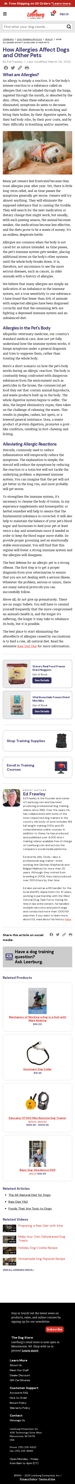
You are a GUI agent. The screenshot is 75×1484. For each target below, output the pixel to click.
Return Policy (18, 1403)
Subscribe (54, 1329)
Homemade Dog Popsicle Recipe (41, 1259)
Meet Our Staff (19, 1370)
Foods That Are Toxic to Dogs (30, 1208)
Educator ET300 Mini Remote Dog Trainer (37, 1118)
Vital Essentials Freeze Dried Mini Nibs (51, 699)
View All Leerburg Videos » (18, 1269)
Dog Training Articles (29, 39)
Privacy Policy (28, 1479)
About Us (16, 1365)
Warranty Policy (20, 1408)
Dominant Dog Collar (37, 1069)
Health (49, 39)
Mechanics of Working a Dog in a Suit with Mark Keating (37, 1018)
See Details (42, 680)
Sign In (64, 14)
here (68, 919)
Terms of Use (47, 1479)
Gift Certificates (20, 1380)
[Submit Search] (69, 26)
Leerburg (8, 39)
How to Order (18, 1398)
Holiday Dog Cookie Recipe (37, 1248)
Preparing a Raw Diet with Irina (40, 1226)
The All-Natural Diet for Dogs (29, 1195)
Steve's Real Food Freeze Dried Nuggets (48, 668)
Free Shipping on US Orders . (40, 3)
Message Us (17, 1420)
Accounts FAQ (19, 1393)
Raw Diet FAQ (27, 646)
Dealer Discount (20, 1375)
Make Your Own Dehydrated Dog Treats (41, 1239)
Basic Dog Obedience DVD (37, 1170)
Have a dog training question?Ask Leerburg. (34, 957)
